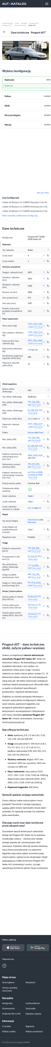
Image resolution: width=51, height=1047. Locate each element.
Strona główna (8, 982)
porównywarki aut (16, 722)
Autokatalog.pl (8, 860)
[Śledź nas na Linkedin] (4, 966)
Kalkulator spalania (33, 1013)
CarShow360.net (33, 1003)
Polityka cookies (9, 1031)
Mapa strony (9, 977)
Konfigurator (7, 1003)
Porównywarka (8, 1008)
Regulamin (30, 1026)
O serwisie (6, 1026)
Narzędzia (7, 998)
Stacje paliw (30, 1008)
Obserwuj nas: (8, 959)
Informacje (8, 1021)
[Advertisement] (25, 14)
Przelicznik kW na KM (11, 1013)
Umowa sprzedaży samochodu (9, 989)
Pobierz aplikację (9, 939)
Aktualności (30, 982)
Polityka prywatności (34, 1031)
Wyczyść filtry (43, 193)
